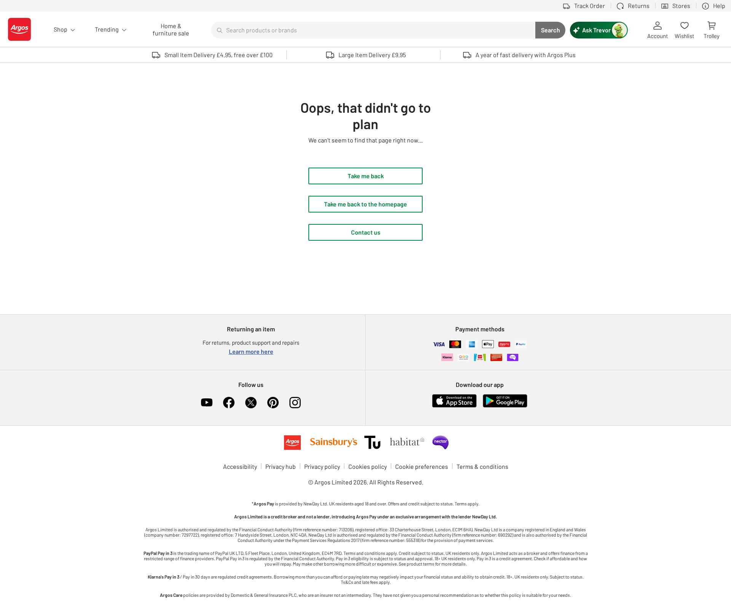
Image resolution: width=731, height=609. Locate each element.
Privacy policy (322, 466)
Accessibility (240, 466)
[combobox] (373, 30)
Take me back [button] (366, 175)
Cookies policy (367, 466)
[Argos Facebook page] (229, 402)
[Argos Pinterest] (273, 402)
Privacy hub (280, 466)
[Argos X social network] (251, 402)
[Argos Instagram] (295, 402)
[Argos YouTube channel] (207, 402)
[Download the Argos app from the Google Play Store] (505, 405)
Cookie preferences (421, 466)
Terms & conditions (482, 466)
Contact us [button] (365, 232)
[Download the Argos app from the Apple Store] (454, 405)
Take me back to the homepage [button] (365, 204)
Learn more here (251, 351)
